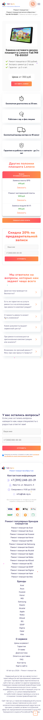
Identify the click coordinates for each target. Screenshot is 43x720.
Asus (22, 589)
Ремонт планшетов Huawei (22, 534)
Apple (22, 612)
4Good (22, 618)
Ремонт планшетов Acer (22, 528)
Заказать (21, 187)
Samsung (22, 602)
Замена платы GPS (21, 180)
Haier (22, 631)
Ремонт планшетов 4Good (22, 560)
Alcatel (22, 608)
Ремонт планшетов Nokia (22, 557)
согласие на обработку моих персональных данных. (21, 455)
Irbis (22, 634)
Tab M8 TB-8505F (12, 14)
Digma (22, 628)
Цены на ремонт (21, 643)
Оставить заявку (21, 84)
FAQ (21, 659)
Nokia (22, 615)
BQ (22, 621)
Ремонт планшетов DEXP (22, 567)
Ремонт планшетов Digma (22, 570)
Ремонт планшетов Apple (22, 554)
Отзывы (21, 650)
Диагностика (21, 653)
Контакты (21, 663)
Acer (22, 585)
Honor (22, 595)
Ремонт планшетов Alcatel (22, 551)
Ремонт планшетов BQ (22, 564)
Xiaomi (22, 605)
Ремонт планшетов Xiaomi (22, 547)
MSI (22, 598)
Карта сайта (21, 666)
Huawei (22, 592)
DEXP (22, 625)
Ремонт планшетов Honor (22, 537)
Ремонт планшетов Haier (22, 573)
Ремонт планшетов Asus (22, 531)
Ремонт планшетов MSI (22, 541)
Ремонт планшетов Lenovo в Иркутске (21, 12)
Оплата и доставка (21, 656)
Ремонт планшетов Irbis (22, 577)
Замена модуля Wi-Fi (21, 206)
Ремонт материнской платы (21, 193)
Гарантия (21, 646)
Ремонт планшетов (21, 10)
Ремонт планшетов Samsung (22, 544)
